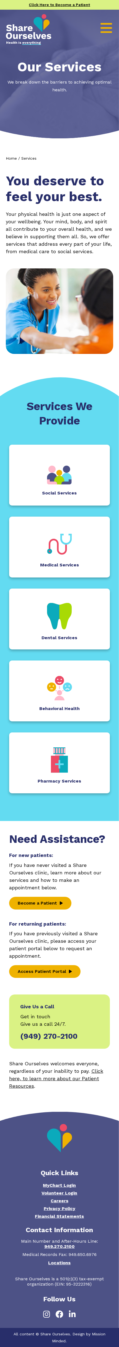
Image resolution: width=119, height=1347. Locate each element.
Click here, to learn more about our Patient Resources (56, 1078)
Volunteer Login (59, 1193)
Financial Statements (59, 1216)
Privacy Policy (59, 1208)
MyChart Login (59, 1185)
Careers (59, 1200)
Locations (59, 1262)
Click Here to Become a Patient (59, 4)
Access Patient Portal (42, 971)
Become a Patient (37, 903)
